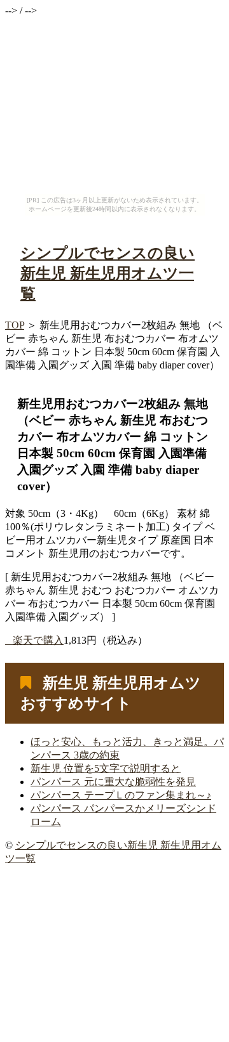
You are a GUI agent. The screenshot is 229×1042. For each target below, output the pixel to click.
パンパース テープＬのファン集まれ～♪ (121, 795)
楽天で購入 (38, 640)
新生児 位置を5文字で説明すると (106, 768)
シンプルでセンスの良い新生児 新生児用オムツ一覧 (107, 273)
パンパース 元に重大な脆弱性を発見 (113, 781)
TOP (14, 325)
